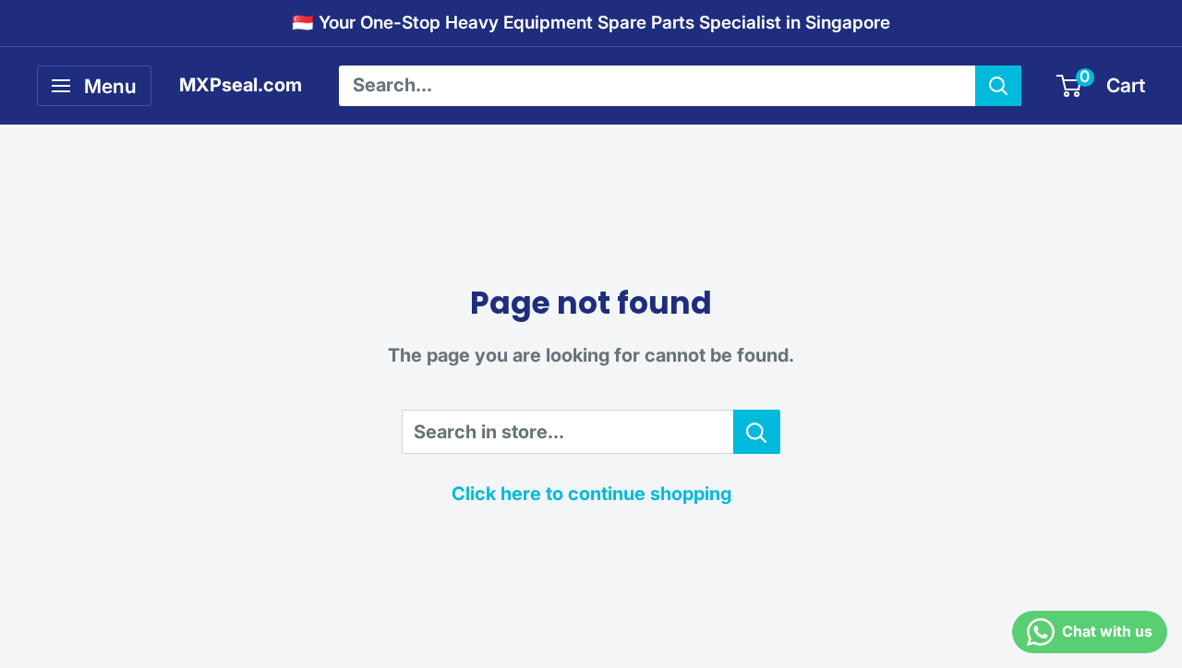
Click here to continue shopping (591, 494)
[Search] (998, 86)
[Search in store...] (756, 432)
